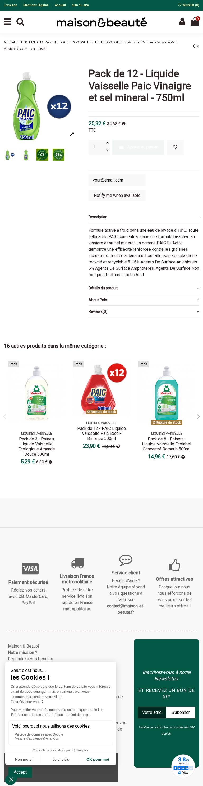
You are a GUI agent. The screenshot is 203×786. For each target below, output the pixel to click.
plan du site (80, 5)
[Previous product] (195, 46)
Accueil (61, 5)
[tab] (144, 217)
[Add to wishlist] (175, 147)
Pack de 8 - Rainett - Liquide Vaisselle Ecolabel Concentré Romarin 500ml (166, 444)
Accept (20, 772)
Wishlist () (190, 5)
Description (98, 217)
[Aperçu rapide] (61, 378)
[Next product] (198, 46)
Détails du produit (103, 288)
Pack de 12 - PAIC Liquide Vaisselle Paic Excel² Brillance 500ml (101, 433)
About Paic (98, 300)
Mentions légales (36, 5)
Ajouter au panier (142, 147)
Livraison (11, 5)
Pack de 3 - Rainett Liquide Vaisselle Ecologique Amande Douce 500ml (36, 446)
